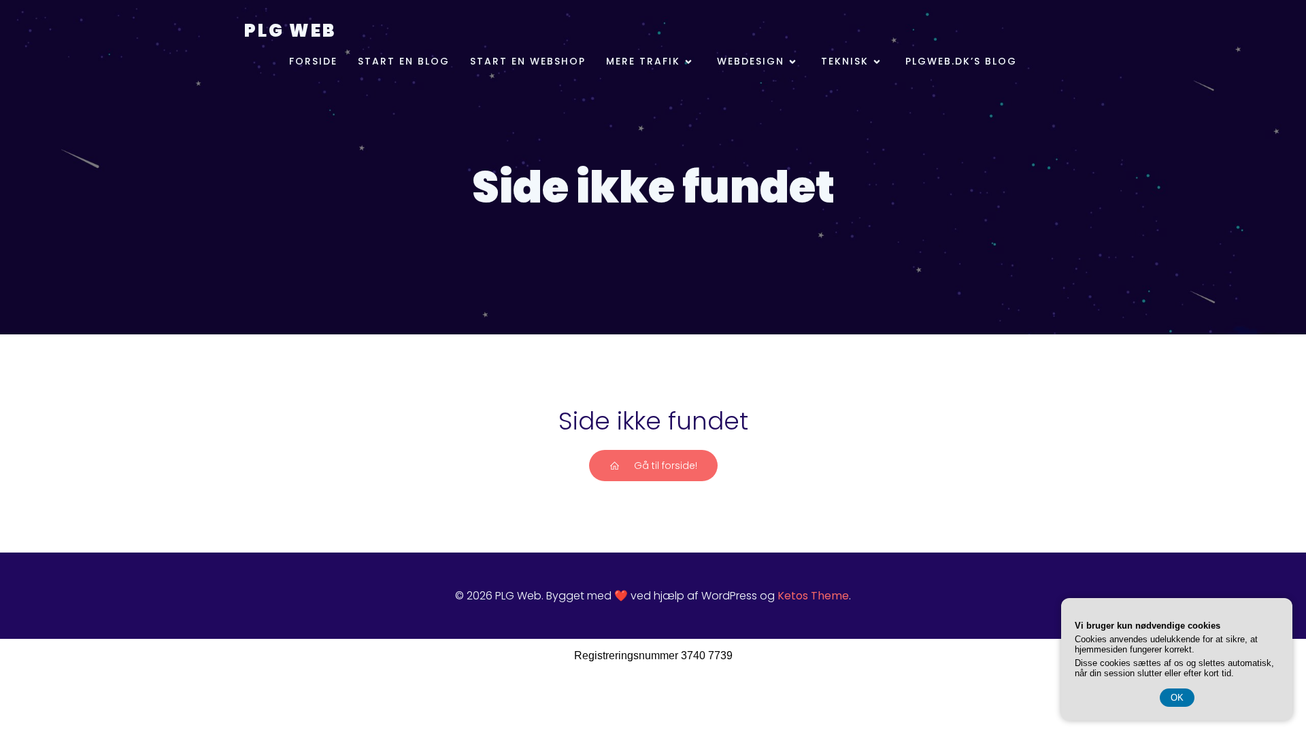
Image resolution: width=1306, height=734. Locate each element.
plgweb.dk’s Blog (961, 61)
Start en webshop (528, 61)
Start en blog (404, 61)
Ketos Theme (813, 596)
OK (1177, 698)
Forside (313, 61)
